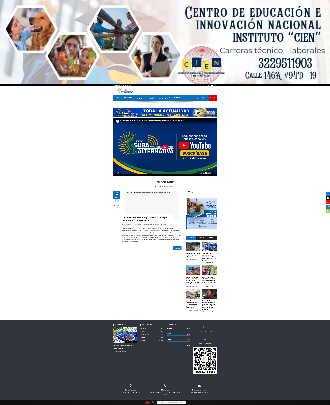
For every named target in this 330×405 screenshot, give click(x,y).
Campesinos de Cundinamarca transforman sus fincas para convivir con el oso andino (209, 257)
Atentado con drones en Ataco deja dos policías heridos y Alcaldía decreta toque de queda (192, 280)
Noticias (139, 98)
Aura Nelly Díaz (116, 206)
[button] (2, 42)
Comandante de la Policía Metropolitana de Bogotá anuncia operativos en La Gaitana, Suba (192, 304)
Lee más (177, 248)
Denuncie (177, 98)
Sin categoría (127, 224)
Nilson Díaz (156, 224)
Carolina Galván (140, 224)
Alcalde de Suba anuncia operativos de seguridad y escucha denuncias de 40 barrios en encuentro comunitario (208, 305)
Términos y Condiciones (205, 343)
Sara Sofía (163, 224)
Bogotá (150, 98)
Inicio (117, 98)
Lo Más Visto (127, 98)
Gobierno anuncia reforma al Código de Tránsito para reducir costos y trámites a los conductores (209, 280)
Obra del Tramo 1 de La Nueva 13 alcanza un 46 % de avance (193, 255)
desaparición (149, 224)
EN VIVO (212, 98)
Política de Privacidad (205, 332)
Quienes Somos (163, 98)
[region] (165, 42)
